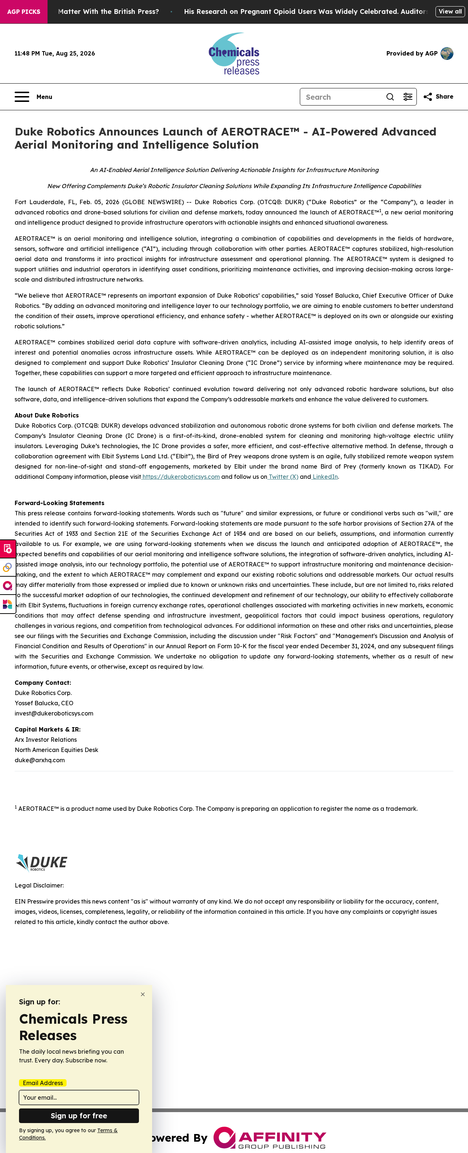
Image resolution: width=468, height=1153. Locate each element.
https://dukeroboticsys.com (180, 476)
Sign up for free (79, 1115)
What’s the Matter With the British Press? (89, 11)
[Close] (142, 994)
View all (450, 11)
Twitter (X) (282, 476)
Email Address (43, 1083)
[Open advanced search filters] (407, 96)
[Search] (390, 96)
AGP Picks (23, 11)
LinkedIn (324, 476)
